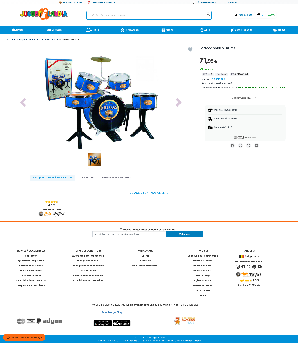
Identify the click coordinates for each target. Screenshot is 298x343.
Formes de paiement (31, 265)
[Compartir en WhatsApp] (248, 145)
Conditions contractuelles (88, 280)
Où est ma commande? (145, 265)
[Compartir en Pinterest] (256, 145)
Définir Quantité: (241, 97)
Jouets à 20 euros (203, 265)
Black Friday (203, 275)
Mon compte (245, 15)
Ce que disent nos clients (31, 285)
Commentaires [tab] (87, 177)
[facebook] (243, 267)
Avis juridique (88, 270)
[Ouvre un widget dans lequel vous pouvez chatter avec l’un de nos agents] (24, 337)
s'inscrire (145, 261)
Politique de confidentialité (88, 265)
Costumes (57, 30)
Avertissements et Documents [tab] (116, 177)
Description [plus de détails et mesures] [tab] (52, 177)
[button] (23, 102)
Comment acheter (30, 275)
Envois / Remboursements (88, 275)
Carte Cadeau (202, 290)
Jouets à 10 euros (202, 261)
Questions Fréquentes (31, 261)
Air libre (94, 30)
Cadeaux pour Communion (202, 256)
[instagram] (238, 267)
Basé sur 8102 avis (51, 207)
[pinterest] (254, 267)
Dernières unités (244, 30)
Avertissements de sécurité (88, 256)
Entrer (145, 256)
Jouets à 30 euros (203, 270)
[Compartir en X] (240, 145)
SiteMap (202, 295)
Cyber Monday (202, 280)
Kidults (169, 30)
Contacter (31, 256)
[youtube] (259, 267)
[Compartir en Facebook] (232, 145)
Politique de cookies (88, 261)
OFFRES (281, 30)
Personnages (132, 30)
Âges (207, 30)
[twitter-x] (249, 267)
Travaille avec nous (31, 270)
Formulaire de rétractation (30, 280)
